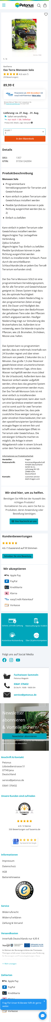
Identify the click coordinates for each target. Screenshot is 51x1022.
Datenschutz (9, 864)
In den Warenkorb (25, 136)
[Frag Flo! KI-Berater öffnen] (43, 1016)
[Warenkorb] (45, 5)
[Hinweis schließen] (44, 1001)
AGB (4, 869)
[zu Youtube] (18, 658)
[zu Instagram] (11, 658)
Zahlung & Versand (12, 920)
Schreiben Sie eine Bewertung (17, 554)
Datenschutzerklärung (13, 101)
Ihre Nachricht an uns (26, 519)
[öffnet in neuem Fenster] (24, 839)
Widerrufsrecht (10, 909)
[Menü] (4, 5)
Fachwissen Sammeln (26, 672)
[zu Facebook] (5, 658)
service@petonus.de (25, 692)
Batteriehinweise (11, 875)
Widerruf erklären (11, 915)
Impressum (8, 858)
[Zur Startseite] (24, 5)
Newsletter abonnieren (24, 734)
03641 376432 (21, 681)
